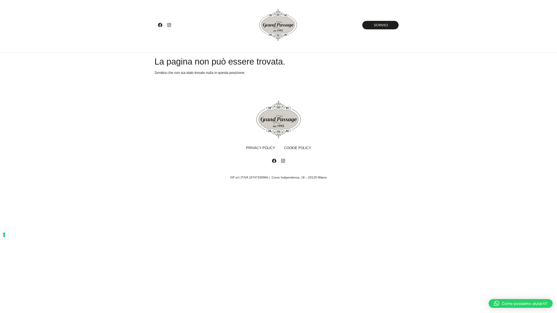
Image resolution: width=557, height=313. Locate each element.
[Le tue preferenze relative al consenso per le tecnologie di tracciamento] (4, 235)
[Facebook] (160, 25)
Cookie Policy (297, 148)
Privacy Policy (260, 148)
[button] (521, 303)
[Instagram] (169, 25)
